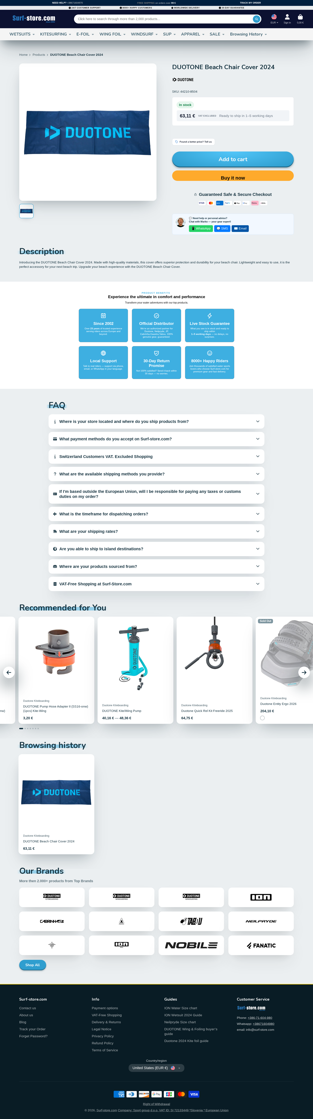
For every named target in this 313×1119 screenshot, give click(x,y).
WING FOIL (110, 34)
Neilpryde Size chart (180, 1022)
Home (23, 54)
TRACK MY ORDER (250, 2)
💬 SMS (222, 228)
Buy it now (233, 178)
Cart (300, 19)
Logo (33, 19)
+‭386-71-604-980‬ (260, 1018)
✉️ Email (240, 228)
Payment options (105, 1008)
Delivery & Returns (106, 1022)
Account (287, 19)
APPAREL (190, 34)
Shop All (32, 965)
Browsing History (246, 34)
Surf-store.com (107, 1110)
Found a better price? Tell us (196, 142)
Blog (22, 1022)
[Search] (256, 19)
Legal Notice (101, 1029)
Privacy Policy (103, 1036)
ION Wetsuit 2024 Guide (183, 1015)
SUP (167, 34)
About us (26, 1015)
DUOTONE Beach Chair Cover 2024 (56, 804)
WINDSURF (142, 34)
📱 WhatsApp (201, 228)
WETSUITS (19, 34)
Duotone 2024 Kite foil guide (186, 1041)
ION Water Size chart (180, 1008)
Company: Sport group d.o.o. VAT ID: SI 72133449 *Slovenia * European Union (173, 1110)
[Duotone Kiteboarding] (183, 79)
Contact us (27, 1008)
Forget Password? (33, 1036)
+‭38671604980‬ (263, 1024)
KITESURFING (53, 34)
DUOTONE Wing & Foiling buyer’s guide (190, 1031)
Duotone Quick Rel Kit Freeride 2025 (215, 670)
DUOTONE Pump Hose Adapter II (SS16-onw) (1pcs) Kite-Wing (56, 670)
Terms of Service (105, 1050)
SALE (215, 34)
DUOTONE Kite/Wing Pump (135, 670)
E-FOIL (83, 34)
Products (39, 54)
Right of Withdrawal (156, 1104)
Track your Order (32, 1029)
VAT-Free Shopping (107, 1015)
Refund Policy (102, 1043)
